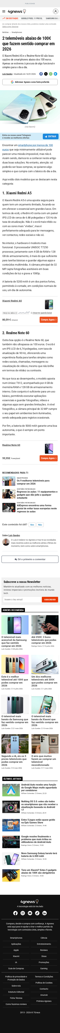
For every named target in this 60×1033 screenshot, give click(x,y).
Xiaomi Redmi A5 (12, 301)
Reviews (44, 950)
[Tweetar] (46, 74)
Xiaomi (16, 956)
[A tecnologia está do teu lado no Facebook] (15, 913)
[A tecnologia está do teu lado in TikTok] (37, 913)
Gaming (43, 968)
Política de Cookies (44, 983)
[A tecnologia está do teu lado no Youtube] (30, 913)
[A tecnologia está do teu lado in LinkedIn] (44, 913)
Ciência (44, 938)
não (40, 525)
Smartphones (16, 938)
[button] (16, 312)
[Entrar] (55, 11)
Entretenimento (44, 944)
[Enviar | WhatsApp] (50, 74)
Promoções (44, 962)
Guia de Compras (16, 968)
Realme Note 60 (11, 445)
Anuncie (44, 995)
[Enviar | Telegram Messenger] (55, 74)
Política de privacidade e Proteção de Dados (16, 978)
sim (32, 525)
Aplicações (16, 944)
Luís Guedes (7, 74)
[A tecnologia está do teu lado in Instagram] (23, 913)
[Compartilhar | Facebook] (41, 74)
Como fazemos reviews (16, 1004)
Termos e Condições (44, 976)
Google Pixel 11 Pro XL (31, 18)
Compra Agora (48, 319)
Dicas (44, 956)
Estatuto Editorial (16, 992)
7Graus (36, 1012)
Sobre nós (16, 986)
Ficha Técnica (16, 998)
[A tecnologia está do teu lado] (17, 11)
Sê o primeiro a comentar (31, 559)
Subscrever (50, 599)
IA (16, 962)
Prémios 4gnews (43, 1001)
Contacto (44, 989)
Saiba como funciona (10, 27)
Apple (16, 950)
